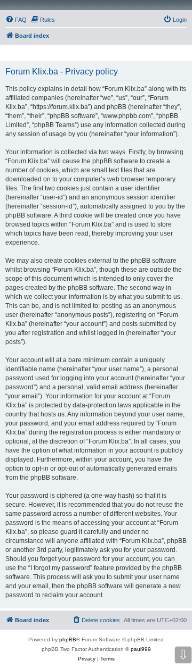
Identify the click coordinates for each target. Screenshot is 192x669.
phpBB (67, 639)
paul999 (141, 649)
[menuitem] (16, 19)
